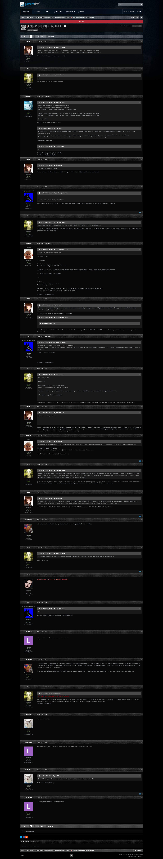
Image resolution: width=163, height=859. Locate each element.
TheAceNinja (28, 714)
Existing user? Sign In (129, 11)
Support (82, 12)
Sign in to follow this (126, 26)
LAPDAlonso (28, 631)
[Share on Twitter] (21, 837)
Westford (58, 102)
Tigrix (30, 28)
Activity (37, 12)
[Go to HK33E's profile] (28, 50)
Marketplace (58, 12)
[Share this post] (141, 41)
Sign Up (139, 11)
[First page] (22, 36)
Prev (25, 36)
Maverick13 (59, 47)
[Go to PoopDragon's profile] (28, 528)
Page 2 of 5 (50, 36)
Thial (28, 69)
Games (47, 12)
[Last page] (45, 36)
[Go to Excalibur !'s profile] (28, 105)
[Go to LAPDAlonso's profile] (28, 640)
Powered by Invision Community (135, 856)
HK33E (28, 41)
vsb (28, 187)
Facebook (141, 17)
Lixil (57, 128)
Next (42, 36)
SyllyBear (58, 608)
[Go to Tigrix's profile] (23, 27)
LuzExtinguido (60, 193)
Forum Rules (71, 12)
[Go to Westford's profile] (28, 254)
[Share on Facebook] (24, 837)
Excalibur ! (28, 96)
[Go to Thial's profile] (28, 78)
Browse (27, 12)
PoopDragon (28, 519)
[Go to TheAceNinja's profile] (28, 723)
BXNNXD (58, 75)
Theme (22, 855)
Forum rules (81, 21)
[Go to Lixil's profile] (28, 584)
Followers (135, 26)
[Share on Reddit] (26, 837)
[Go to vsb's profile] (28, 197)
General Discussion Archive (48, 28)
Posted (42, 41)
